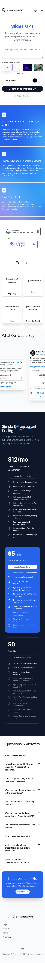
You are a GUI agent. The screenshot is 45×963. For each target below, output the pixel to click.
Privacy (6, 928)
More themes (21, 73)
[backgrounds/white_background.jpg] (17, 67)
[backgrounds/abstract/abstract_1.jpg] (38, 67)
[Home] (13, 10)
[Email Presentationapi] (22, 948)
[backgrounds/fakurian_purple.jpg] (28, 67)
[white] (40, 80)
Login (35, 10)
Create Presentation (22, 88)
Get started (22, 891)
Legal (5, 925)
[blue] (35, 80)
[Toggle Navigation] (42, 10)
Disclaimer (7, 937)
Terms (5, 933)
